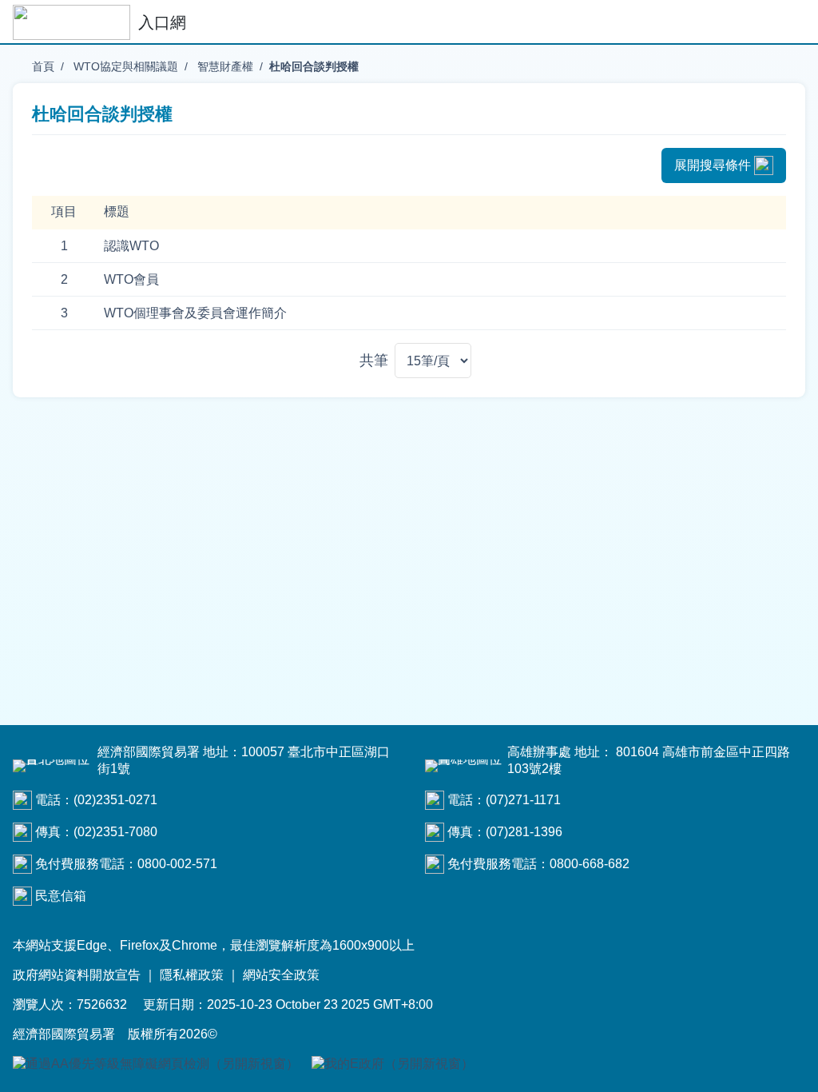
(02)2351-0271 (115, 800)
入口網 (162, 22)
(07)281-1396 (524, 832)
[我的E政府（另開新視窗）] (393, 1064)
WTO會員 (131, 279)
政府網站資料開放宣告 (77, 975)
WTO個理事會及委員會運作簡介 (195, 313)
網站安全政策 (281, 975)
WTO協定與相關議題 (124, 66)
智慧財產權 (223, 66)
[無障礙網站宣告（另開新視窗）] (156, 1064)
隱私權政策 (192, 975)
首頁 (43, 66)
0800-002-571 (177, 864)
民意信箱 (60, 896)
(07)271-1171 (523, 800)
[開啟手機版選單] (789, 22)
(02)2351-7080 (115, 832)
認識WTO (131, 246)
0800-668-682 (589, 864)
